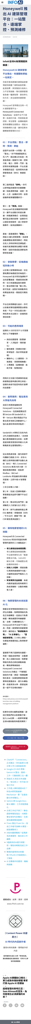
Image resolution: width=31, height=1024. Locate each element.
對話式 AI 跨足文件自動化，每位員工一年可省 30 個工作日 (18, 781)
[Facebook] (5, 1005)
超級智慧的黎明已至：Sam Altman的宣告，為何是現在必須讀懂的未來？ (15, 992)
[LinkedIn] (16, 1005)
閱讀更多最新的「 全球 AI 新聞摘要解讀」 (15, 747)
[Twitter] (10, 1005)
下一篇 (4, 986)
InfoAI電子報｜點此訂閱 (15, 738)
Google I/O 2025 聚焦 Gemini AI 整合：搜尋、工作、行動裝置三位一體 (17, 772)
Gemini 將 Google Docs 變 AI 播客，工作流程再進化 (17, 804)
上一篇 (4, 975)
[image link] (15, 2)
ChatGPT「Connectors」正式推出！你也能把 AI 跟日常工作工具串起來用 (17, 762)
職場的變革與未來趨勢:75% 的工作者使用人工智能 (17, 854)
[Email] (22, 1005)
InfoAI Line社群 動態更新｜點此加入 (15, 731)
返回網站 (6, 1002)
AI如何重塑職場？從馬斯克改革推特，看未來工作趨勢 (17, 835)
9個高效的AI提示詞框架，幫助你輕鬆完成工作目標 (17, 845)
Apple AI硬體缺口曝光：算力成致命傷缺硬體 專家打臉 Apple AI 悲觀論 (15, 980)
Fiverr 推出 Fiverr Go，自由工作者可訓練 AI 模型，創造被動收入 (17, 826)
